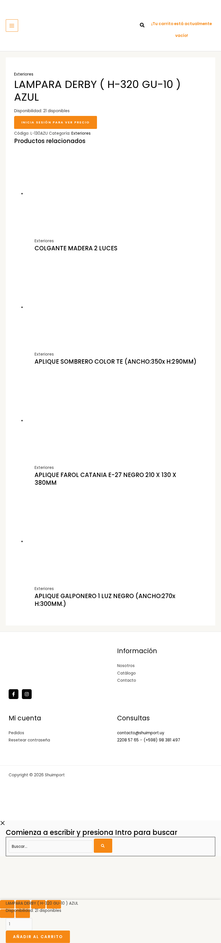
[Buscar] (103, 846)
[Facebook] (13, 694)
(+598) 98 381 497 (162, 740)
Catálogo (126, 673)
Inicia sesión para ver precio (55, 122)
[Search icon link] (142, 25)
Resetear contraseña (29, 740)
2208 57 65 (128, 740)
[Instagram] (27, 694)
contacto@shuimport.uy (140, 733)
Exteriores (23, 74)
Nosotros (126, 665)
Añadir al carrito (38, 936)
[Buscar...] (51, 846)
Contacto (126, 680)
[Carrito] (158, 12)
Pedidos (16, 733)
